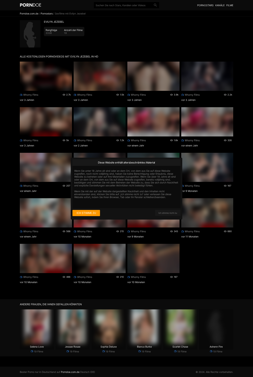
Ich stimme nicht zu (168, 213)
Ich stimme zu (86, 213)
